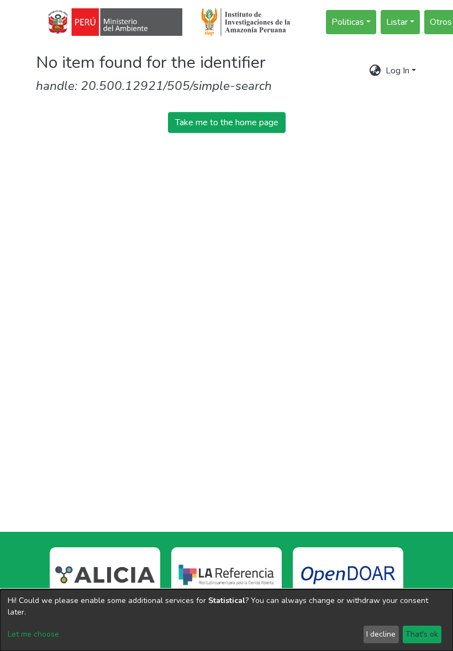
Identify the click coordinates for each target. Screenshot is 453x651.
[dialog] (226, 620)
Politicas (347, 22)
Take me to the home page (226, 122)
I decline (381, 634)
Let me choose (33, 634)
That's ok (421, 634)
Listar (397, 22)
